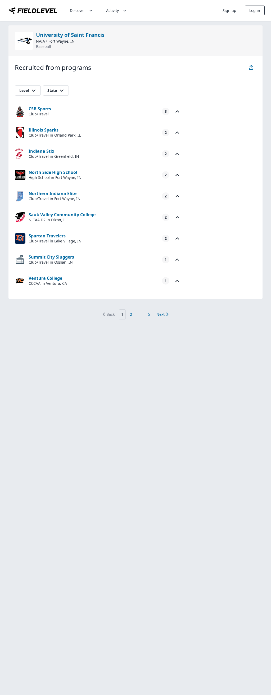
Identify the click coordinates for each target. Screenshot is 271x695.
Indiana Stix (41, 151)
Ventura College (45, 278)
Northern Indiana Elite (52, 193)
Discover (77, 10)
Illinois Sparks (43, 130)
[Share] (251, 67)
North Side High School (53, 172)
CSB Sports (40, 109)
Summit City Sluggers (51, 257)
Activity (112, 10)
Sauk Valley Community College (62, 215)
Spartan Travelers (47, 236)
